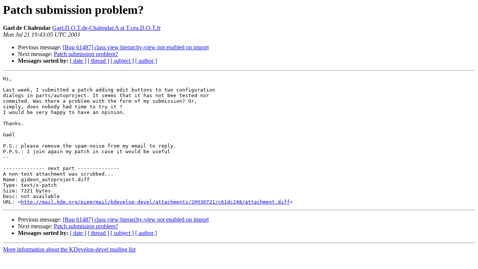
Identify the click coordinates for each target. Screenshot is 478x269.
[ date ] (78, 61)
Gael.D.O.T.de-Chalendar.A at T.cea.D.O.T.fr (106, 28)
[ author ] (146, 61)
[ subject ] (122, 61)
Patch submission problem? (86, 54)
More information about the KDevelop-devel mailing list (69, 249)
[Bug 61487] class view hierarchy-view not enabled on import (136, 47)
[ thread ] (98, 61)
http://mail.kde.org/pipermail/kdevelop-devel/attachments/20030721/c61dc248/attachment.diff (155, 202)
